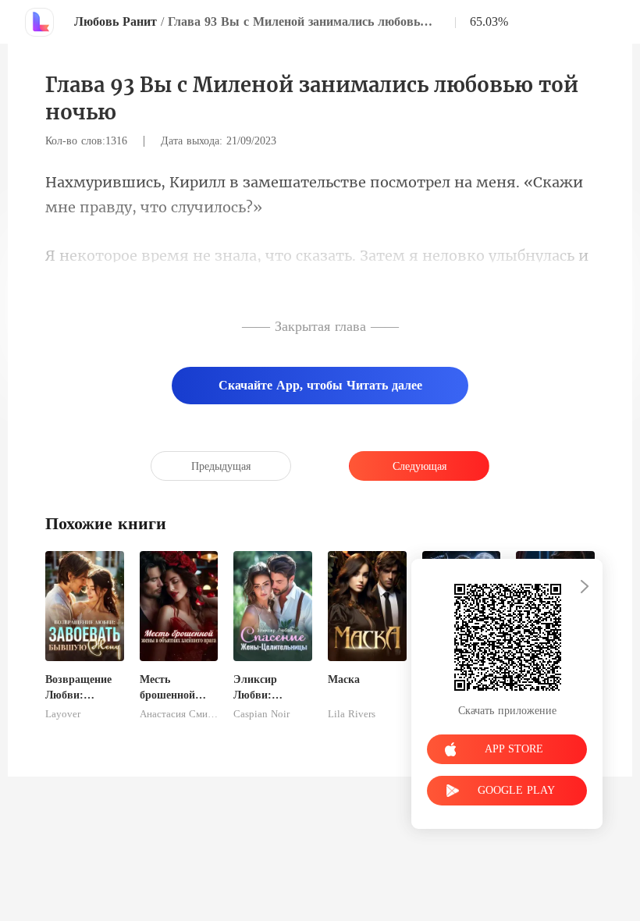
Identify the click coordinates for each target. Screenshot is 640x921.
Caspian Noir (261, 714)
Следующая (419, 466)
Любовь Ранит (115, 21)
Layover (62, 714)
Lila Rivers (351, 714)
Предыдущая (221, 466)
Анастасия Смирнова (179, 714)
